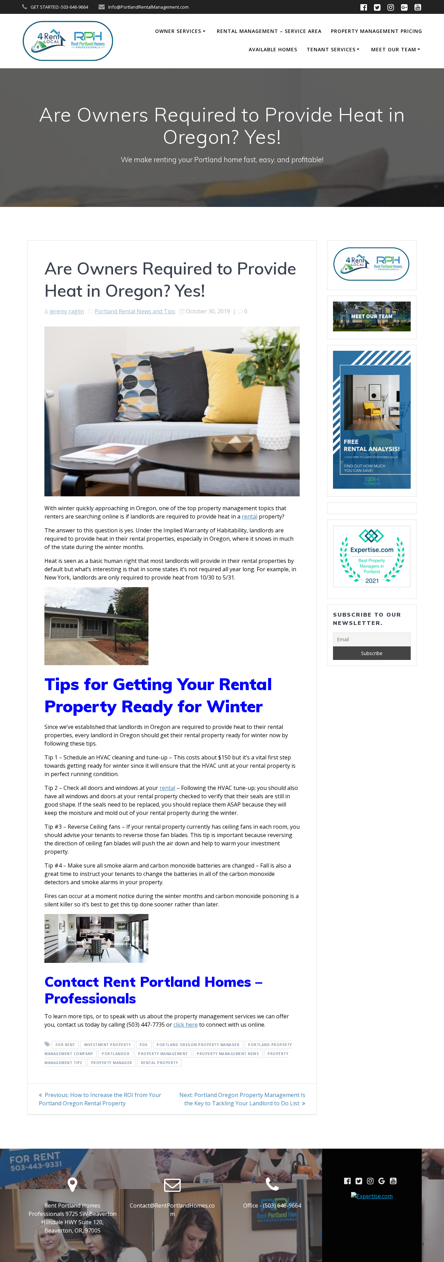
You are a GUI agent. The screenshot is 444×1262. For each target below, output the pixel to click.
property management (163, 1053)
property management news (228, 1053)
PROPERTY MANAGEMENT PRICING (376, 31)
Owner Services (178, 31)
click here (185, 1024)
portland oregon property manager (197, 1044)
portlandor (115, 1053)
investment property (107, 1044)
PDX (143, 1044)
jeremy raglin (67, 311)
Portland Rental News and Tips (135, 311)
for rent (65, 1044)
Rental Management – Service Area (269, 31)
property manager (111, 1062)
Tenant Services (331, 49)
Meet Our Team (393, 49)
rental (249, 516)
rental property (159, 1062)
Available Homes (273, 49)
